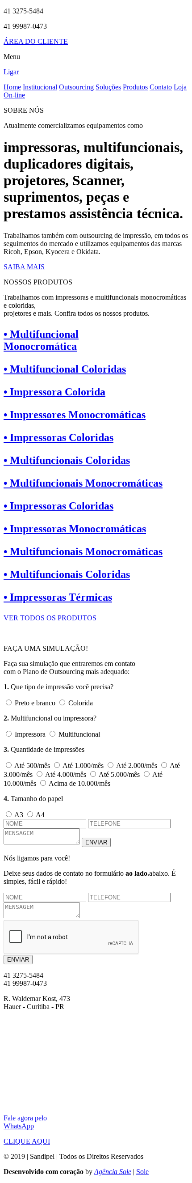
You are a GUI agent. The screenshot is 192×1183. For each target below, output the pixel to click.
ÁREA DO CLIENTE (36, 41)
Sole (142, 1171)
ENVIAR (96, 842)
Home (12, 87)
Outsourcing (76, 87)
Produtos (135, 87)
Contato (161, 87)
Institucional (40, 87)
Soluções (108, 87)
